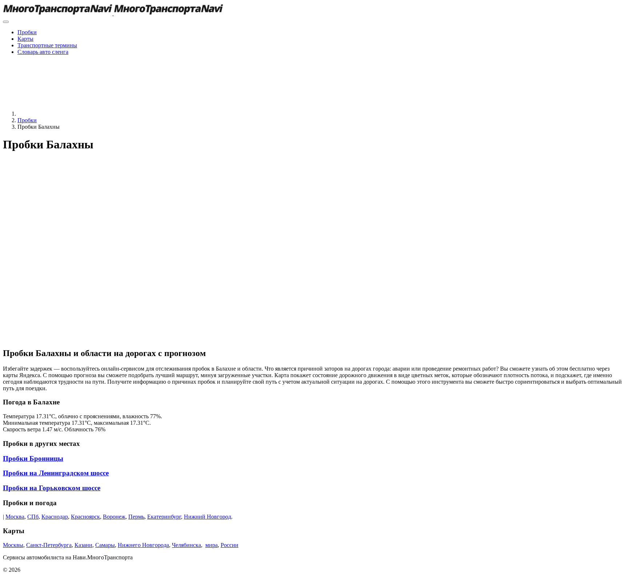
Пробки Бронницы (33, 458)
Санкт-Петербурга (49, 545)
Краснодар (54, 517)
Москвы (13, 545)
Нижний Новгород (207, 517)
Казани (83, 545)
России (229, 545)
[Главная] (71, 114)
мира (211, 545)
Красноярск (85, 517)
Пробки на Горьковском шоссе (51, 488)
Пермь (136, 517)
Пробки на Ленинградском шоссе (56, 473)
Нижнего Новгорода (143, 545)
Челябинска (186, 545)
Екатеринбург (164, 517)
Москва (14, 517)
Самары (105, 545)
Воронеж (114, 517)
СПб (33, 517)
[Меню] (6, 22)
